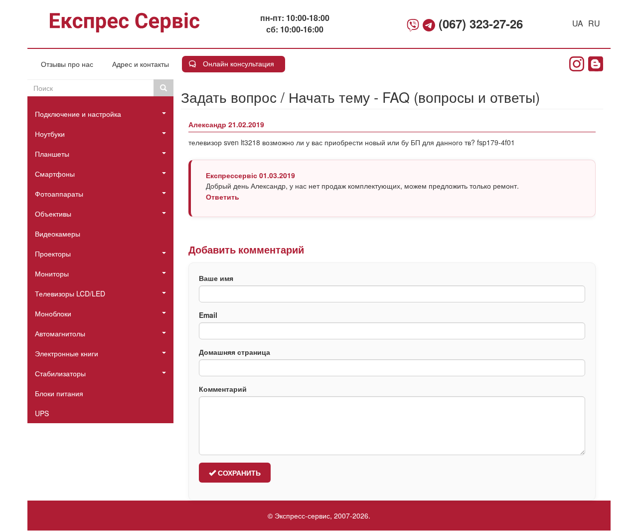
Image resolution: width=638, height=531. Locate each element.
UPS (42, 413)
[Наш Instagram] (576, 63)
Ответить (222, 197)
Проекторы (53, 254)
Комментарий (223, 389)
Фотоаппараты (59, 194)
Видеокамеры (57, 234)
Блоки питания (59, 393)
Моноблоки (53, 313)
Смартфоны (55, 174)
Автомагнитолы (60, 333)
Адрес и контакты (140, 64)
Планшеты (52, 154)
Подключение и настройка (78, 114)
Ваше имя (216, 278)
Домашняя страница (234, 352)
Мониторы (52, 273)
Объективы (53, 214)
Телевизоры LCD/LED (70, 293)
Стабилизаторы (60, 373)
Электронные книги (66, 353)
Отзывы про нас (67, 64)
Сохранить (238, 473)
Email (208, 315)
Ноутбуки (50, 134)
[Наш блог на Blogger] (595, 63)
